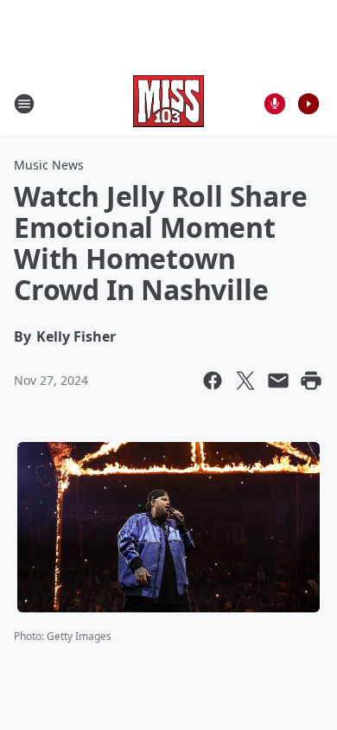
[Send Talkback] (274, 103)
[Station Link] (168, 103)
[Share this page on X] (245, 380)
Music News (49, 165)
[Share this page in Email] (278, 380)
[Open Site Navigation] (24, 103)
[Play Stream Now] (308, 103)
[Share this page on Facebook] (212, 380)
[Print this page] (311, 380)
